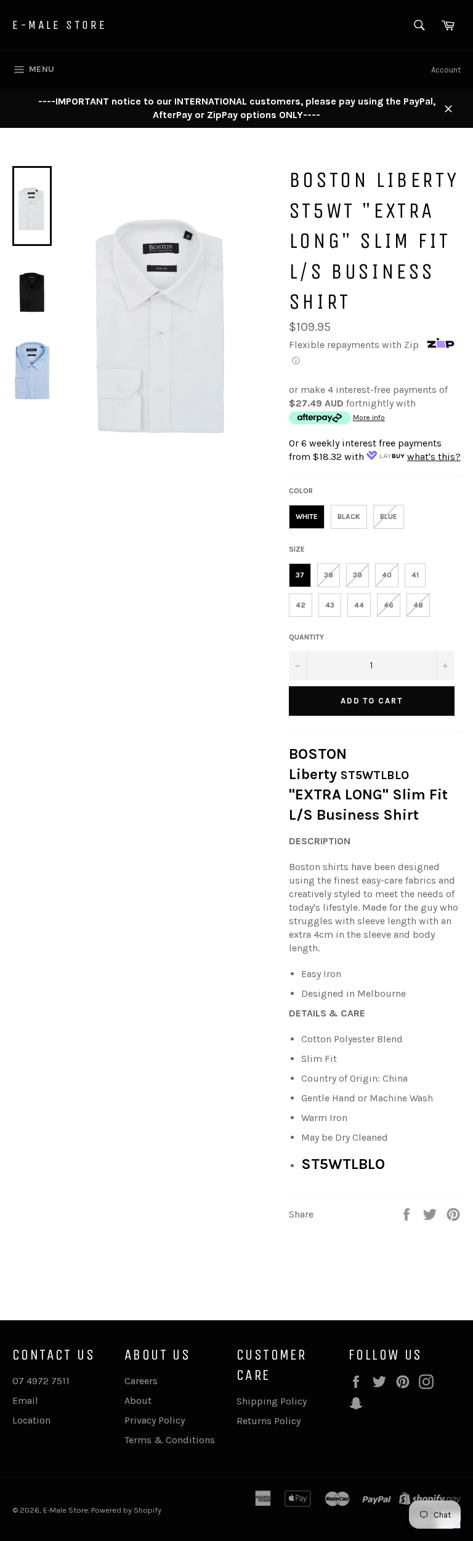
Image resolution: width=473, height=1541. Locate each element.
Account (446, 69)
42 (300, 605)
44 (359, 605)
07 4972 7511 (41, 1381)
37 (300, 575)
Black (349, 516)
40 (387, 575)
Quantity (306, 637)
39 (357, 575)
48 (418, 605)
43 (329, 605)
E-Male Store (59, 25)
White (307, 516)
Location (31, 1420)
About (138, 1400)
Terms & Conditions (169, 1440)
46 (389, 605)
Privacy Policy (154, 1420)
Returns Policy (268, 1421)
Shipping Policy (271, 1401)
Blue (388, 516)
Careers (141, 1381)
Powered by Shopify (126, 1510)
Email (25, 1400)
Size (297, 549)
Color (301, 490)
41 (415, 575)
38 (328, 575)
